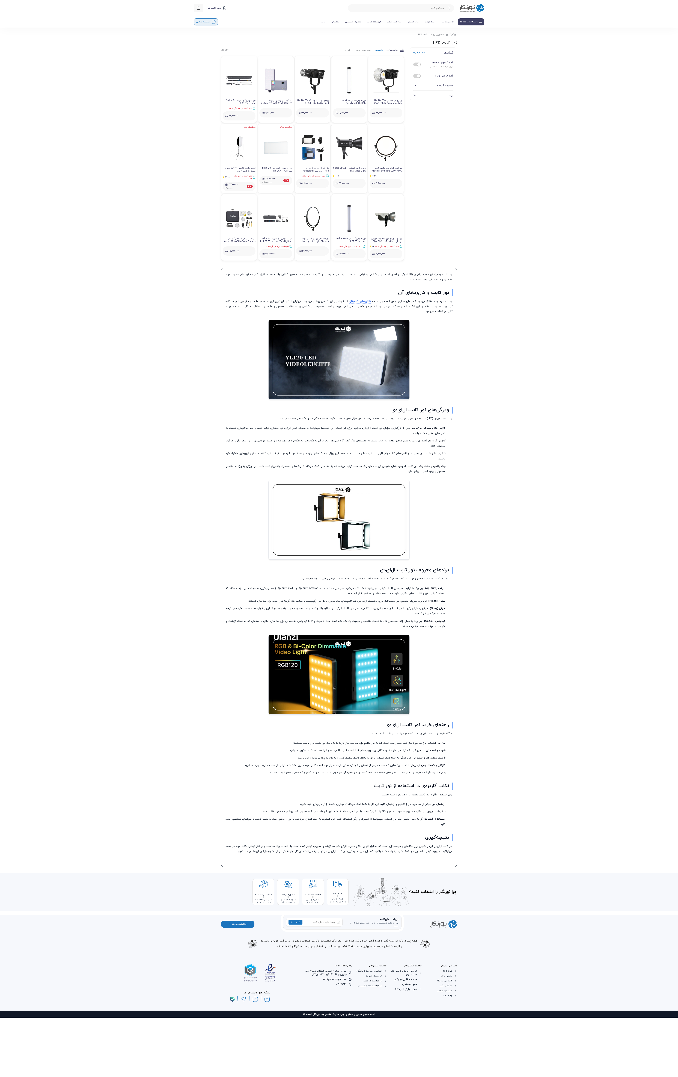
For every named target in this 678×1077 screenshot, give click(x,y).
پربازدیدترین (378, 50)
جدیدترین (366, 50)
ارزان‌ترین (356, 50)
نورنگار (454, 34)
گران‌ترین (346, 50)
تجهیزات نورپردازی (441, 34)
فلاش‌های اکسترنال (360, 361)
